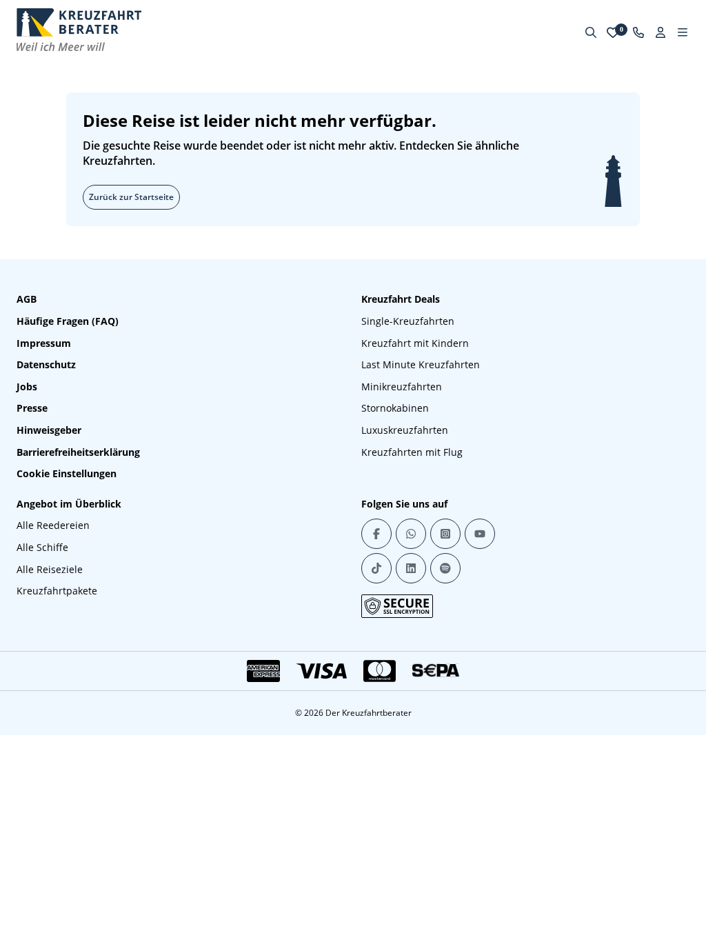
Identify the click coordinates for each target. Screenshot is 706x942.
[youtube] (480, 534)
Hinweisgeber (49, 430)
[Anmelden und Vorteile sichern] (660, 32)
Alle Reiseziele (50, 569)
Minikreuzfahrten (401, 386)
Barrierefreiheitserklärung (78, 452)
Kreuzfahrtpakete (57, 590)
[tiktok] (376, 568)
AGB (27, 298)
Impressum (44, 343)
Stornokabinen (395, 407)
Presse (32, 407)
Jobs (27, 386)
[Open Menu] (682, 32)
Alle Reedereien (53, 525)
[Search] (591, 32)
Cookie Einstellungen (67, 473)
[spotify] (445, 568)
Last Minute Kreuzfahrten (420, 364)
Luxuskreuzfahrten (404, 430)
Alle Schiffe (42, 547)
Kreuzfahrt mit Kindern (415, 343)
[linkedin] (411, 568)
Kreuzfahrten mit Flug (412, 452)
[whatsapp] (411, 534)
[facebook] (376, 534)
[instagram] (445, 534)
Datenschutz (46, 364)
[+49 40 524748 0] (638, 32)
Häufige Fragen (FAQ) (68, 321)
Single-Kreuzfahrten (407, 321)
